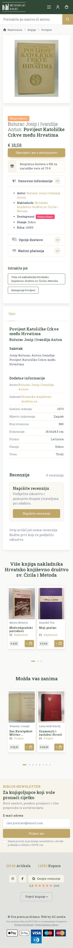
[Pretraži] (67, 19)
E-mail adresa (13, 815)
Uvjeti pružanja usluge (46, 924)
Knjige (32, 30)
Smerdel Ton (47, 622)
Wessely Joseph (19, 726)
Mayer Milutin (18, 622)
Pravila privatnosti (23, 924)
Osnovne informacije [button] (35, 181)
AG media (58, 917)
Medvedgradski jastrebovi (21, 629)
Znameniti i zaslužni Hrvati (50, 732)
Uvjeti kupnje (35, 896)
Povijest (46, 30)
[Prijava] (58, 7)
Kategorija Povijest (23, 290)
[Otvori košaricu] (66, 7)
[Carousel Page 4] (36, 764)
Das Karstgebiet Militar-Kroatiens (20, 734)
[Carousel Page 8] (49, 764)
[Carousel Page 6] (43, 764)
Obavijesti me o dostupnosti (36, 152)
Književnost (21, 634)
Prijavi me (36, 833)
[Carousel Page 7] (46, 764)
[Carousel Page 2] (38, 661)
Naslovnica (15, 30)
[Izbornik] (49, 7)
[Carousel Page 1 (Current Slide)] (33, 661)
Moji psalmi (47, 628)
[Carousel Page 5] (39, 764)
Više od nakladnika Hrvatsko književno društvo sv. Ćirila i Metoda (34, 279)
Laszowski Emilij (49, 726)
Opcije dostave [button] (31, 240)
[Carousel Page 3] (41, 661)
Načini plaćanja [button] (31, 251)
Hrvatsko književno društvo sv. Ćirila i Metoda (37, 207)
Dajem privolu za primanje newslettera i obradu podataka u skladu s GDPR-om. (35, 843)
